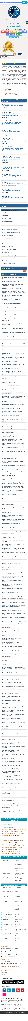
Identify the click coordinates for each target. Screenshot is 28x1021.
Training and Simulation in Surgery (11, 787)
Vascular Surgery (6, 803)
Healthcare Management (18, 863)
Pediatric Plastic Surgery (8, 672)
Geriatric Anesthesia (7, 235)
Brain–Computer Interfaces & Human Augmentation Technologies (11, 352)
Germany (6, 844)
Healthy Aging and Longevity (10, 515)
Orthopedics (18, 924)
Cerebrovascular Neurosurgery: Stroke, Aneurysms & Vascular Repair (12, 372)
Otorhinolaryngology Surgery (10, 255)
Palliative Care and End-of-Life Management (13, 650)
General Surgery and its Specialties (11, 232)
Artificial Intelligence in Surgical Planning (13, 332)
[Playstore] (19, 54)
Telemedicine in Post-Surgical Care (11, 783)
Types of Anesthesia (7, 796)
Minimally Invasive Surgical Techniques (12, 572)
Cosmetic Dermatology (8, 388)
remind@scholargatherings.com (10, 950)
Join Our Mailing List (6, 969)
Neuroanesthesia (6, 241)
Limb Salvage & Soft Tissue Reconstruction (13, 548)
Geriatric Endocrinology (8, 465)
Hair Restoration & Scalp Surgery (10, 498)
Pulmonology (6, 938)
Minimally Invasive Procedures (10, 567)
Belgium (11, 840)
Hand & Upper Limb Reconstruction (11, 502)
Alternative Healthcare (18, 888)
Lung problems (8, 88)
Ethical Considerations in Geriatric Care (12, 439)
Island (15, 845)
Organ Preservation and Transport (10, 642)
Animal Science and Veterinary (8, 892)
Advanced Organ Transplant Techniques (12, 284)
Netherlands (6, 847)
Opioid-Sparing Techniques (9, 630)
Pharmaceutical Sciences (7, 934)
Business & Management (6, 897)
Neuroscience (18, 919)
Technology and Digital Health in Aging (12, 779)
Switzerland (13, 853)
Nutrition (17, 922)
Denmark (6, 842)
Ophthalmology (19, 871)
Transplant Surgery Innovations (10, 792)
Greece (12, 844)
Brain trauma (8, 90)
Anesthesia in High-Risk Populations (11, 314)
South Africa (13, 851)
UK (19, 853)
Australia (6, 829)
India (24, 829)
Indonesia (6, 831)
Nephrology (6, 919)
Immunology (18, 912)
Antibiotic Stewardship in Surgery (11, 323)
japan (12, 831)
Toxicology (5, 940)
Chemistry (17, 899)
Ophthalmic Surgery (7, 246)
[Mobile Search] (14, 54)
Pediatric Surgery (6, 677)
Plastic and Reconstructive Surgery (11, 258)
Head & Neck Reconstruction (9, 511)
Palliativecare (6, 873)
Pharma (5, 929)
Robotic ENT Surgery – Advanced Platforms (13, 726)
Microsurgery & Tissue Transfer (10, 563)
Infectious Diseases (7, 867)
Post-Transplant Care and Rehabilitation (12, 696)
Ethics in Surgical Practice (9, 443)
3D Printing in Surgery (8, 277)
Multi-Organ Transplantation (9, 580)
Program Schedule (10, 34)
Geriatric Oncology (7, 478)
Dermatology (18, 901)
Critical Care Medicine (8, 224)
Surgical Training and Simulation (11, 771)
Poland (20, 847)
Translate (10, 57)
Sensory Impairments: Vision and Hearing (13, 738)
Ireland (5, 845)
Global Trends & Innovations (9, 490)
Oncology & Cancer (7, 924)
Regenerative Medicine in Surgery (11, 714)
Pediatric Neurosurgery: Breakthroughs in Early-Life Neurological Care (13, 668)
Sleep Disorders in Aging (8, 746)
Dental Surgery (6, 401)
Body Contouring (6, 347)
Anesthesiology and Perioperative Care (12, 318)
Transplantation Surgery (8, 263)
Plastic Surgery (6, 690)
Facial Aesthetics (6, 447)
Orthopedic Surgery (7, 252)
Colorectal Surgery (7, 385)
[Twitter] (9, 990)
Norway (14, 847)
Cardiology (17, 896)
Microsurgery (5, 561)
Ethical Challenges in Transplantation (12, 435)
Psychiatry (17, 935)
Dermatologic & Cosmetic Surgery (10, 404)
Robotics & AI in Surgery (8, 733)
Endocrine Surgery (7, 226)
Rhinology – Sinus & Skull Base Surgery (12, 722)
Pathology (5, 927)
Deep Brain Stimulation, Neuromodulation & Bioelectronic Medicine (13, 397)
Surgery (4, 758)
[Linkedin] (13, 990)
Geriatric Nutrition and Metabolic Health (12, 473)
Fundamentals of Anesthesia (9, 229)
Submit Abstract (5, 31)
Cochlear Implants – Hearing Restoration (12, 377)
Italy (11, 845)
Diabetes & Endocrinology (6, 861)
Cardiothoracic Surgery (8, 221)
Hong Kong (18, 829)
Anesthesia (5, 311)
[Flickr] (4, 994)
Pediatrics (17, 927)
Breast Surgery (6, 361)
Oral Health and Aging (8, 634)
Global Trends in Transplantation (10, 494)
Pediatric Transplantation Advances (11, 682)
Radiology (5, 877)
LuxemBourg (23, 845)
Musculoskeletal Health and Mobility (12, 584)
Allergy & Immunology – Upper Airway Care (13, 307)
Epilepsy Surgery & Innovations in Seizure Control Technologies (13, 427)
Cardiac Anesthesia (7, 218)
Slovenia (6, 851)
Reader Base (19, 34)
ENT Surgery (5, 424)
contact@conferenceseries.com (10, 953)
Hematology (6, 912)
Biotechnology (18, 894)
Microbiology (6, 917)
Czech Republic (19, 840)
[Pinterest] (22, 990)
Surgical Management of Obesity (10, 761)
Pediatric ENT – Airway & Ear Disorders (12, 659)
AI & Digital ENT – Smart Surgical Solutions (13, 295)
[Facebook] (4, 990)
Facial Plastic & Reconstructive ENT (11, 451)
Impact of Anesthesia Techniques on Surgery (13, 527)
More (25, 271)
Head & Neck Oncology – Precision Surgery (13, 507)
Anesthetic (5, 212)
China (11, 829)
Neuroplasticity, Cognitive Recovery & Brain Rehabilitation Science (13, 606)
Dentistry (5, 901)
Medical (17, 914)
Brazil (11, 824)
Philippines (6, 833)
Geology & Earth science (19, 908)
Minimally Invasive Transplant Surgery (12, 576)
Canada (5, 824)
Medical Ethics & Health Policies (19, 867)
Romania (6, 835)
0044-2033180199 (9, 962)
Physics (17, 933)
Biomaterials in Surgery (8, 343)
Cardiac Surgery (6, 368)
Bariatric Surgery (6, 340)
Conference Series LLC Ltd (10, 1012)
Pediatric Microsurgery (8, 663)
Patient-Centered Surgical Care (10, 654)
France (18, 842)
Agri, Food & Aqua (7, 887)
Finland (12, 842)
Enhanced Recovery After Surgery (11, 415)
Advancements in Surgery (9, 288)
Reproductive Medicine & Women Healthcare (20, 879)
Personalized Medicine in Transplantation (13, 686)
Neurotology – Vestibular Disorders (11, 613)
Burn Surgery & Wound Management (11, 364)
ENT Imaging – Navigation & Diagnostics (12, 419)
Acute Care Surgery (7, 281)
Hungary (18, 844)
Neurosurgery (5, 243)
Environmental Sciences (19, 904)
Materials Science (7, 914)
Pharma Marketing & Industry (20, 930)
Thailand (18, 835)
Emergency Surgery (7, 408)
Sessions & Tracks (22, 31)
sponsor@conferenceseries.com (10, 956)
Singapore (13, 833)
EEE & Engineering (7, 904)
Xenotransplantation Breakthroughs (11, 810)
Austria (5, 840)
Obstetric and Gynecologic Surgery (11, 625)
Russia (18, 849)
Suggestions (4, 972)
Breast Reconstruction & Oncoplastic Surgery (13, 357)
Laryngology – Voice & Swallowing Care (12, 540)
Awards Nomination (14, 37)
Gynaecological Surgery (8, 238)
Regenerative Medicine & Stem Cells (11, 710)
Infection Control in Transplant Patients (12, 531)
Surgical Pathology (7, 768)
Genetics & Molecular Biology (8, 908)
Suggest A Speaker (5, 970)
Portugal (5, 849)
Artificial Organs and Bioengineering (11, 336)
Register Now (13, 31)
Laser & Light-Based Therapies (10, 544)
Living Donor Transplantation (10, 552)
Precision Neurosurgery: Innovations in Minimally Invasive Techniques (12, 701)
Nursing (5, 922)
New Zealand (19, 831)
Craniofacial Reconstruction (9, 392)
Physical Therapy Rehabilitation (19, 874)
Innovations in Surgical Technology (11, 536)
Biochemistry (18, 891)
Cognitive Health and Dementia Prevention (13, 381)
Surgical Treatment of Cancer (9, 775)
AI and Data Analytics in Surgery (10, 299)
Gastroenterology (19, 860)
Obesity (4, 871)
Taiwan (12, 835)
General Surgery (6, 455)
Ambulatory (5, 215)
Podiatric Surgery (6, 693)
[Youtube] (18, 990)
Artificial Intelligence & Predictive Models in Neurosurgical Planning (14, 327)
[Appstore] (21, 54)
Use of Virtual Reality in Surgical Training (13, 799)
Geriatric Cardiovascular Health (10, 461)
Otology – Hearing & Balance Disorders (12, 646)
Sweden (5, 853)
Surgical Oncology (7, 765)
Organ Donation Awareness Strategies (11, 638)
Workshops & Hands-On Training (10, 805)
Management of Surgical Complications (12, 556)
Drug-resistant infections (10, 93)
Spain (20, 851)
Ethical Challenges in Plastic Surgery (11, 431)
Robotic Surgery (6, 260)
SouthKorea (21, 833)
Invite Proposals (5, 974)
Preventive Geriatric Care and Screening (12, 706)
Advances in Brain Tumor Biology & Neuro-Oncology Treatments (13, 292)
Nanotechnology (19, 917)
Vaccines (17, 940)
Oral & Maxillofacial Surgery (9, 249)
